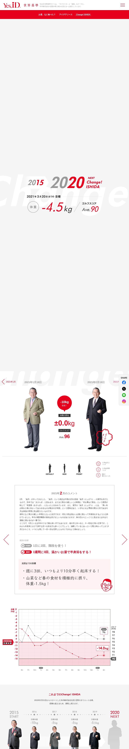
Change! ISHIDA (83, 14)
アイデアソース (65, 14)
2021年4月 (118, 382)
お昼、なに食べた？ (47, 14)
